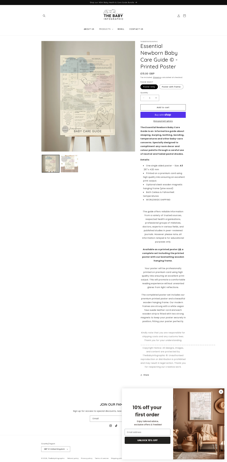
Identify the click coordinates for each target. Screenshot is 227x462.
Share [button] (146, 375)
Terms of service (102, 458)
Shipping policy (117, 458)
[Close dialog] (221, 391)
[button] (44, 16)
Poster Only (149, 86)
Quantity (144, 92)
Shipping (157, 77)
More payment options (163, 121)
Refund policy (73, 458)
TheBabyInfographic (56, 458)
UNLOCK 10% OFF (147, 440)
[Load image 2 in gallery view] (69, 163)
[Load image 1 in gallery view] (50, 163)
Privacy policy (86, 458)
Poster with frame (171, 86)
